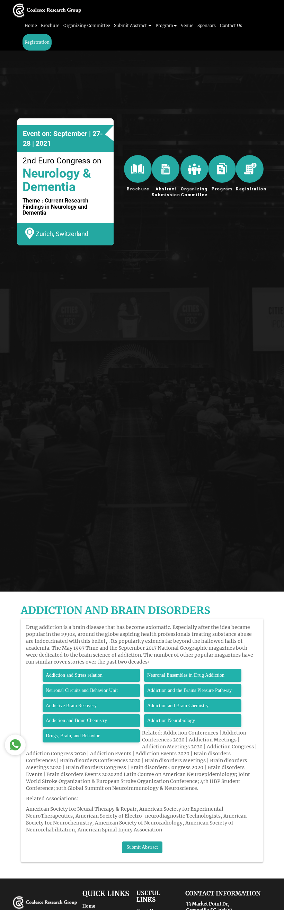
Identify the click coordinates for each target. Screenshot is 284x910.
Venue (187, 25)
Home (31, 25)
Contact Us (231, 25)
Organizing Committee (86, 25)
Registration (37, 42)
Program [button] (164, 25)
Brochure (50, 25)
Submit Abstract (142, 847)
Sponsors (206, 25)
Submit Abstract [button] (131, 25)
